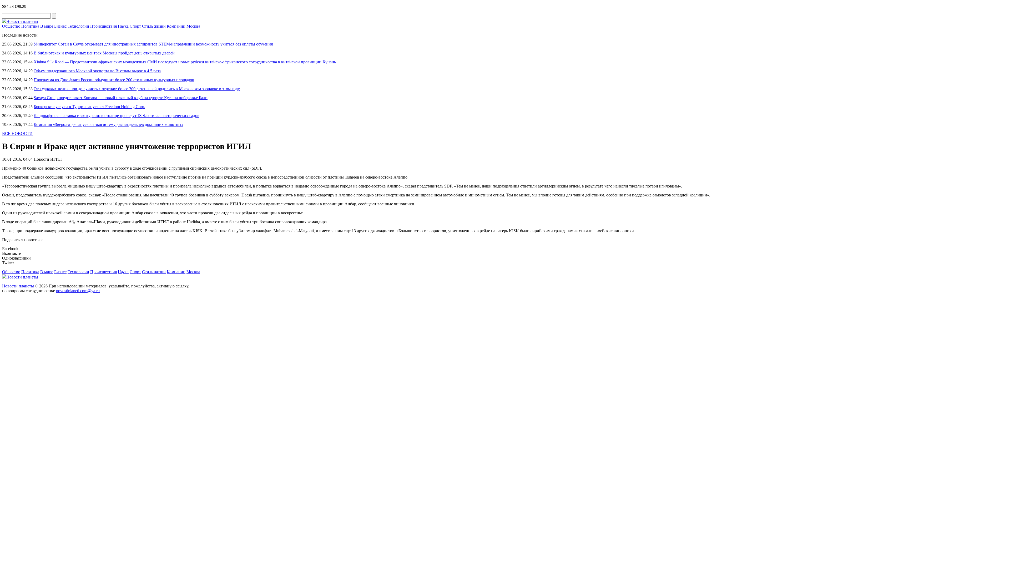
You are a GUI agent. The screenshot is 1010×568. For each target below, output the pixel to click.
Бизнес (60, 26)
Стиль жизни (154, 26)
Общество (11, 26)
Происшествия (103, 26)
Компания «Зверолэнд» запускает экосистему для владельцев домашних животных (108, 124)
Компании (176, 26)
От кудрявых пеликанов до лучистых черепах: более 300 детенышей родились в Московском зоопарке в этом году (137, 89)
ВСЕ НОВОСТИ (17, 133)
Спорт (135, 26)
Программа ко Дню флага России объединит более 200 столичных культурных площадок (114, 80)
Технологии (78, 26)
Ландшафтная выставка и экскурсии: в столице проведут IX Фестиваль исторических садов (116, 115)
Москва (193, 26)
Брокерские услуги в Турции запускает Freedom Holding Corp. (89, 106)
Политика (30, 26)
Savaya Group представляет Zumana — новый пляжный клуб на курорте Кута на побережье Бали (121, 97)
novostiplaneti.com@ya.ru (78, 290)
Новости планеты (18, 286)
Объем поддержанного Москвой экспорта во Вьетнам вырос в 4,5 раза (97, 71)
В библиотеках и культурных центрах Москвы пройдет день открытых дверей (104, 53)
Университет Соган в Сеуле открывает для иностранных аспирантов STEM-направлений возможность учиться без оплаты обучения (153, 44)
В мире (46, 26)
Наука (123, 26)
